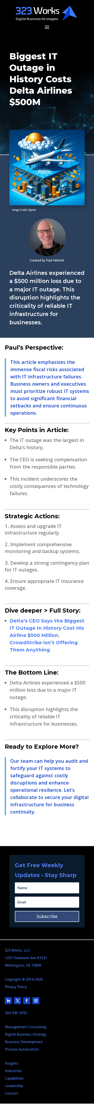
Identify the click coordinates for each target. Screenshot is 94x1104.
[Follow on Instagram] (35, 1000)
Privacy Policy (16, 986)
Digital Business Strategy (26, 1034)
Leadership (14, 1085)
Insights (11, 1063)
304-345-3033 (16, 1012)
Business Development (24, 1041)
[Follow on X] (17, 1000)
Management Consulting (25, 1026)
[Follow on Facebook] (26, 1000)
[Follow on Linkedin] (8, 1000)
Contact (11, 1093)
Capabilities (14, 1078)
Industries (13, 1070)
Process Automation (22, 1049)
